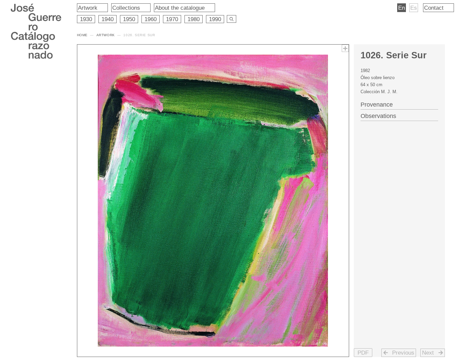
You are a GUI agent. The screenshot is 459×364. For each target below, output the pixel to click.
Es (413, 8)
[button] (363, 352)
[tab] (399, 104)
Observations (378, 116)
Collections (126, 8)
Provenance (377, 104)
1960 (150, 19)
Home (82, 35)
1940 (107, 19)
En (401, 8)
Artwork (87, 8)
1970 (172, 19)
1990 (215, 19)
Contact (434, 8)
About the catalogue (180, 8)
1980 (193, 19)
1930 (86, 19)
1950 (129, 19)
